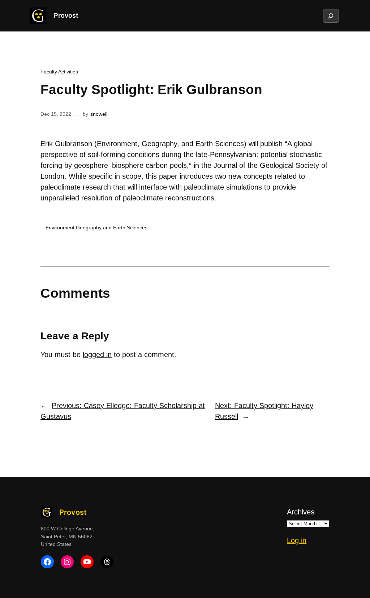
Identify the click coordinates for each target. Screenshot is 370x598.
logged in (97, 355)
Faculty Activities (59, 72)
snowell (98, 114)
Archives (300, 512)
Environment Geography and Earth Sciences (96, 227)
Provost (66, 15)
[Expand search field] (330, 15)
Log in (296, 540)
